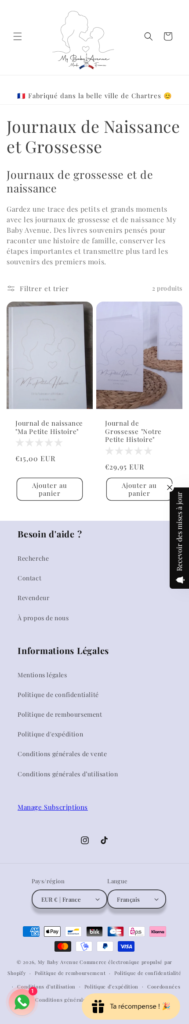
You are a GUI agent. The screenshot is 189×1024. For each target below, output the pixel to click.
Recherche (33, 558)
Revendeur (33, 598)
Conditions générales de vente (62, 754)
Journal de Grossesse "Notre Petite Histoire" (133, 431)
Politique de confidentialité (58, 694)
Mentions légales (42, 675)
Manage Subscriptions (53, 807)
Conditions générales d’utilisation (68, 774)
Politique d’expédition (111, 986)
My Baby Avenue (58, 962)
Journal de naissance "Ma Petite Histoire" (49, 427)
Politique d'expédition (50, 734)
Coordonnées (164, 986)
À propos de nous (43, 618)
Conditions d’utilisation (46, 986)
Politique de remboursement (60, 714)
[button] (17, 36)
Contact (29, 578)
